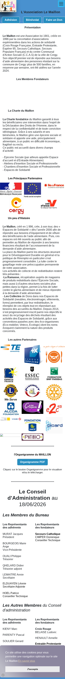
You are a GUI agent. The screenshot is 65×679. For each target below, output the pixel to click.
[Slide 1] (17, 102)
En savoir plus (26, 661)
